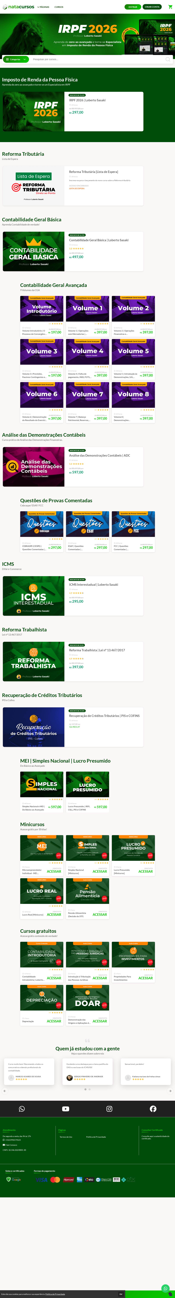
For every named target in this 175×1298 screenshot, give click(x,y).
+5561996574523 (13, 1140)
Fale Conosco (11, 1145)
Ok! (120, 1294)
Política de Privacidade (96, 1137)
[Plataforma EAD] (170, 1294)
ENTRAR (133, 7)
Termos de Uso (66, 1137)
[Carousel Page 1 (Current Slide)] (85, 1089)
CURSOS (59, 7)
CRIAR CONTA (152, 6)
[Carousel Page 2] (90, 1089)
